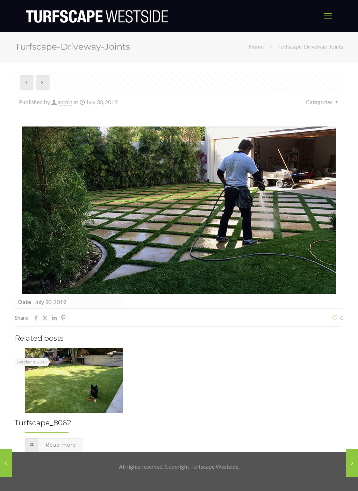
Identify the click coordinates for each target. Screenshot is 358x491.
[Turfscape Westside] (97, 15)
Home (256, 46)
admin (65, 102)
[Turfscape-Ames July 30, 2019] (352, 463)
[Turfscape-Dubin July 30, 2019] (6, 463)
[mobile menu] (328, 16)
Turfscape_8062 (43, 422)
